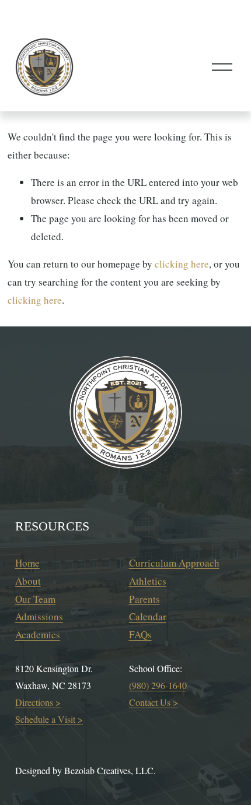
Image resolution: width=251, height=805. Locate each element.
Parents (144, 599)
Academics (37, 634)
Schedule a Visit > (49, 719)
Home (27, 563)
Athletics (147, 581)
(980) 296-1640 (158, 685)
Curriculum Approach (174, 563)
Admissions (39, 616)
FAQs (140, 634)
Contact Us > (153, 702)
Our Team (35, 599)
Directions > (38, 702)
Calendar (147, 616)
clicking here (182, 263)
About (28, 581)
